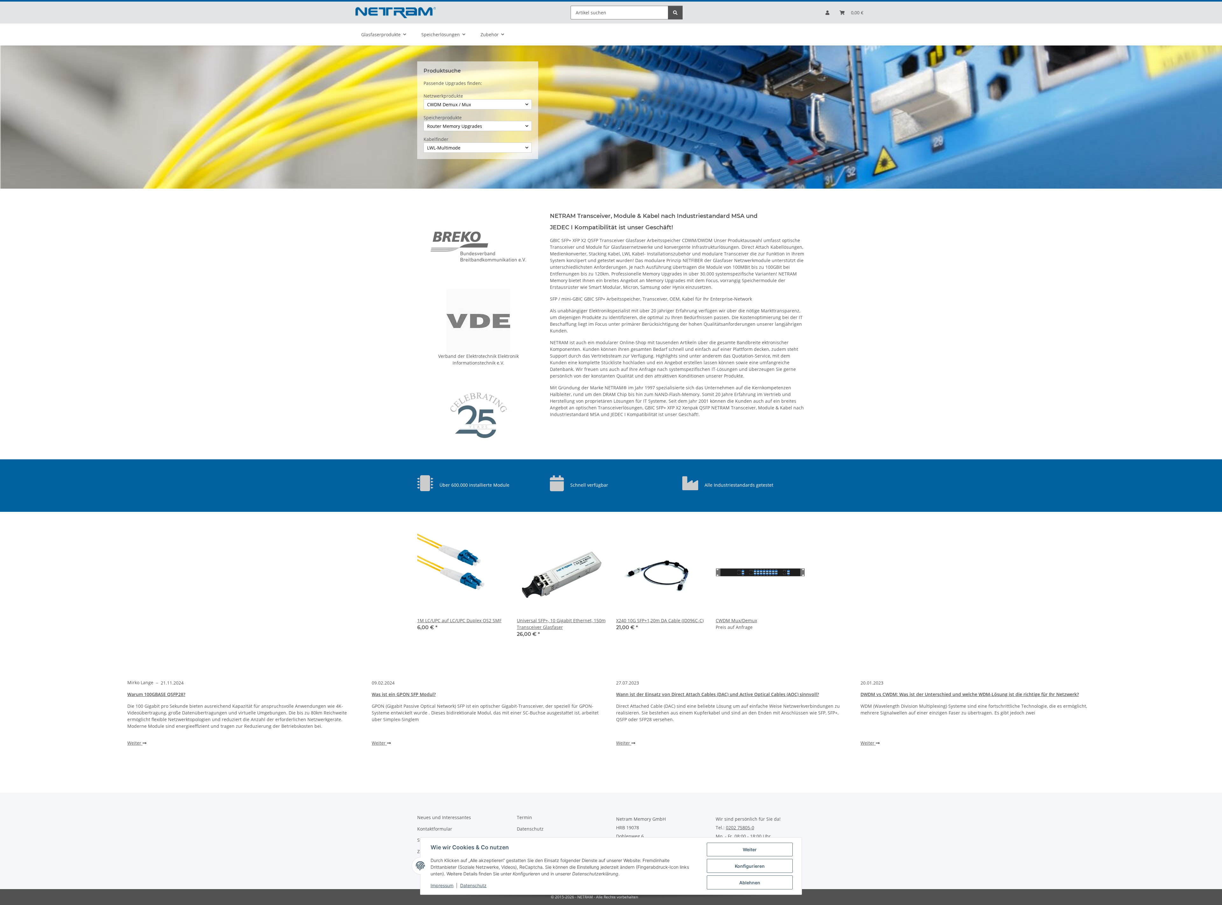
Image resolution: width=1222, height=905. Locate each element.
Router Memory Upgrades (454, 126)
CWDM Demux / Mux (449, 104)
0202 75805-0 (740, 828)
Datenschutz (473, 885)
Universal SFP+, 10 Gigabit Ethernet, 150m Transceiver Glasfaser (561, 623)
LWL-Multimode (443, 148)
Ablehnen (749, 882)
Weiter (750, 849)
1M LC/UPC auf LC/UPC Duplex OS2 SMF (459, 620)
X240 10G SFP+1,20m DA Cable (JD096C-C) (660, 620)
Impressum (442, 885)
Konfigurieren (750, 866)
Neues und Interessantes (444, 817)
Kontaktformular (434, 829)
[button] (827, 13)
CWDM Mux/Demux (736, 620)
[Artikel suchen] (675, 12)
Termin (524, 817)
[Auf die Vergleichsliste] (496, 539)
